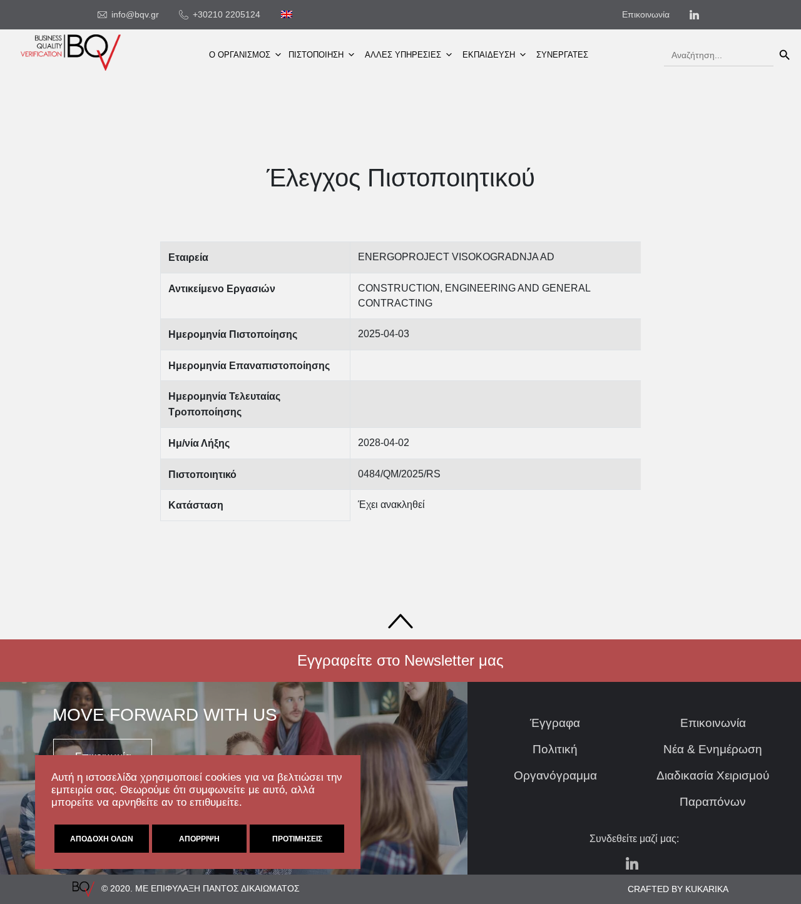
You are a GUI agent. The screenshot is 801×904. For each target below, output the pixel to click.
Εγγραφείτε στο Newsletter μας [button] (400, 660)
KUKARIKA (706, 889)
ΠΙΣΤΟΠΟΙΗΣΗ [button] (316, 54)
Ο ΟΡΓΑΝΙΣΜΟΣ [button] (239, 54)
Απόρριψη (199, 839)
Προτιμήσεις (297, 839)
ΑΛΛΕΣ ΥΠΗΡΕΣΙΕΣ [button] (403, 54)
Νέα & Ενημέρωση (712, 749)
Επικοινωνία (713, 722)
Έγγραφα (555, 722)
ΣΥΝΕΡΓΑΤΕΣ (562, 54)
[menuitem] (286, 14)
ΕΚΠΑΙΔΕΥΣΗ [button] (488, 54)
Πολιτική (555, 749)
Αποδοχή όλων (101, 839)
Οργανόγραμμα (555, 775)
